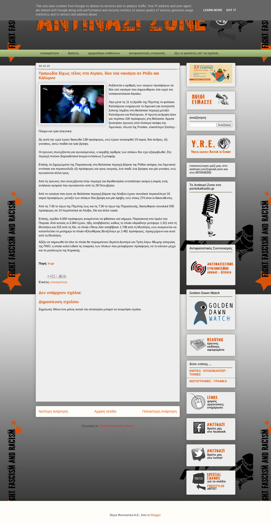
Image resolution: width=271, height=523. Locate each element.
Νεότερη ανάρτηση (53, 411)
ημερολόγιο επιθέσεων (104, 53)
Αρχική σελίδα (105, 411)
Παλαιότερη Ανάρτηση (159, 411)
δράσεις (73, 53)
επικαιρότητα (49, 53)
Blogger (155, 515)
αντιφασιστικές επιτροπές (147, 53)
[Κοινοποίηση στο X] (57, 276)
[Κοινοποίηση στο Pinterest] (64, 276)
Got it (231, 10)
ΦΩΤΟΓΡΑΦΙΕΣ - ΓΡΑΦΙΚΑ (208, 381)
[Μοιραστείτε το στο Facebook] (61, 276)
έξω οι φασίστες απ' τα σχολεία (196, 53)
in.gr (51, 263)
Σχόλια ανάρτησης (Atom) (117, 425)
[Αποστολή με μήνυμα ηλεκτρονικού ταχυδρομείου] (49, 276)
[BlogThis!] (53, 276)
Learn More (212, 10)
